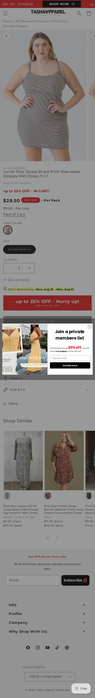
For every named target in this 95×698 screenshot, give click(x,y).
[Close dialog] (90, 326)
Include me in (70, 365)
